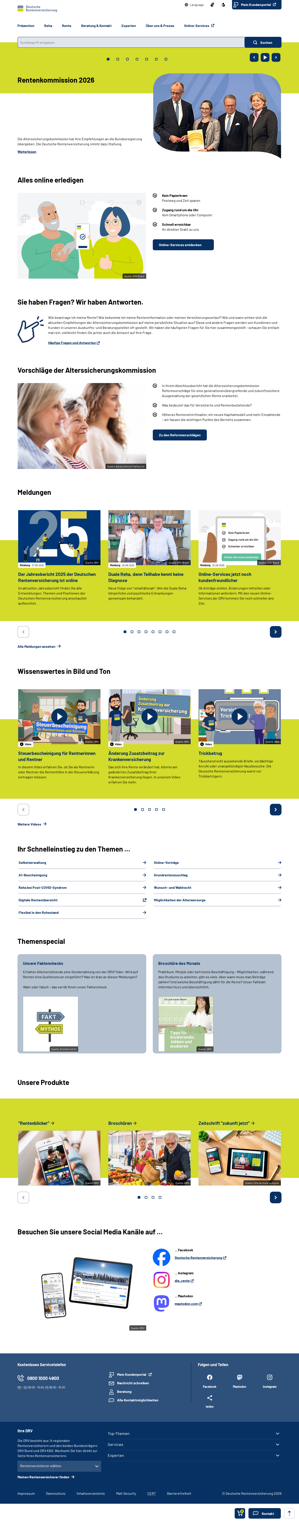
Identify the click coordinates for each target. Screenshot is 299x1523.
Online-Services (197, 25)
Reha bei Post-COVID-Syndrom (43, 887)
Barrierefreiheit (179, 1493)
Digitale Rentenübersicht (38, 900)
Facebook (209, 1386)
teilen (210, 1406)
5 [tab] (153, 631)
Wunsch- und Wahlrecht (172, 887)
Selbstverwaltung (32, 862)
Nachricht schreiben (133, 1383)
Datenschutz (55, 1493)
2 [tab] (132, 631)
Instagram (270, 1386)
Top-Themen (119, 1433)
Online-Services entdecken (180, 245)
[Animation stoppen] (265, 57)
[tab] (108, 59)
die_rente (182, 1280)
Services (115, 1444)
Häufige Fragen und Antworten (72, 343)
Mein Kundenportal (256, 4)
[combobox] (131, 42)
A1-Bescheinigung (33, 875)
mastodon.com (186, 1303)
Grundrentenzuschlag (171, 875)
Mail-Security (126, 1493)
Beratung (124, 1391)
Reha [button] (48, 25)
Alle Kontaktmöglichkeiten (137, 1400)
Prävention (26, 25)
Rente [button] (66, 25)
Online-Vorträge (166, 862)
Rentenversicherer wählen (40, 1466)
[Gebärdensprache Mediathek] (212, 4)
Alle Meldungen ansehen (37, 646)
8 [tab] (174, 631)
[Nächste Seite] (276, 57)
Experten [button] (128, 25)
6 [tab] (160, 631)
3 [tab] (139, 631)
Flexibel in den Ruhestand (39, 912)
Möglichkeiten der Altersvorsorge (180, 900)
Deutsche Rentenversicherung (198, 1257)
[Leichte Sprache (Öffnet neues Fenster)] (223, 4)
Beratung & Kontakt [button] (96, 25)
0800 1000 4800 (43, 1378)
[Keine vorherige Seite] (23, 632)
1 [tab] (125, 631)
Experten (116, 1455)
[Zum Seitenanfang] (289, 1513)
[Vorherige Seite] (254, 57)
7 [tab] (167, 631)
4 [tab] (146, 631)
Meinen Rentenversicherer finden (44, 1477)
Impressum (26, 1493)
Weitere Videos (30, 824)
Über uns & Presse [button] (160, 25)
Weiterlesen (27, 151)
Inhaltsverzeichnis (91, 1493)
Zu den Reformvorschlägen (180, 435)
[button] (194, 4)
